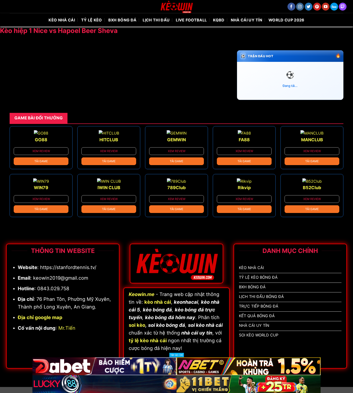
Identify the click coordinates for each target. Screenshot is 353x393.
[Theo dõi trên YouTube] (326, 7)
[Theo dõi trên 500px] (334, 7)
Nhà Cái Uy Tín (246, 20)
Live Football (191, 20)
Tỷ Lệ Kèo (91, 20)
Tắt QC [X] (176, 355)
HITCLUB (108, 139)
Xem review (41, 151)
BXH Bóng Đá (122, 20)
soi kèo (137, 325)
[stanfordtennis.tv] (176, 6)
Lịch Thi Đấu (156, 20)
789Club (176, 187)
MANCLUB (312, 139)
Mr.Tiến (66, 328)
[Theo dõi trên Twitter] (309, 7)
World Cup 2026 (286, 20)
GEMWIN (176, 139)
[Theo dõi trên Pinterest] (317, 7)
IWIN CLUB (108, 187)
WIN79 (41, 187)
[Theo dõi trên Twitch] (343, 7)
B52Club (312, 187)
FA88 (244, 139)
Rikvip (244, 187)
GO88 (41, 139)
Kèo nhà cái (62, 20)
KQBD (218, 20)
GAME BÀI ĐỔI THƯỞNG (38, 118)
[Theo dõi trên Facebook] (291, 7)
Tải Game (41, 161)
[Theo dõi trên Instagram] (300, 7)
